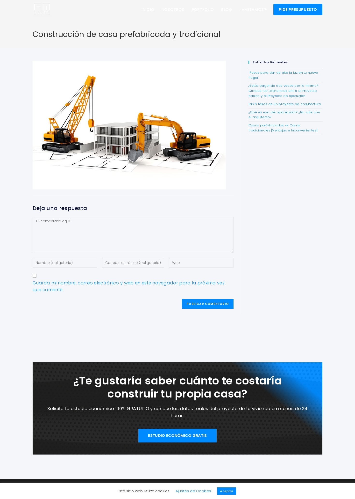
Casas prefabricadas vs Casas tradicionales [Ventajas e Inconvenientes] (283, 128)
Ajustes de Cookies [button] (193, 490)
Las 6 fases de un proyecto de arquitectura (284, 104)
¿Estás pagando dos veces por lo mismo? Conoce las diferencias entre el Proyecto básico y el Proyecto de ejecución (283, 90)
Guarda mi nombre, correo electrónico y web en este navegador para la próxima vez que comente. (129, 286)
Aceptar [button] (226, 491)
